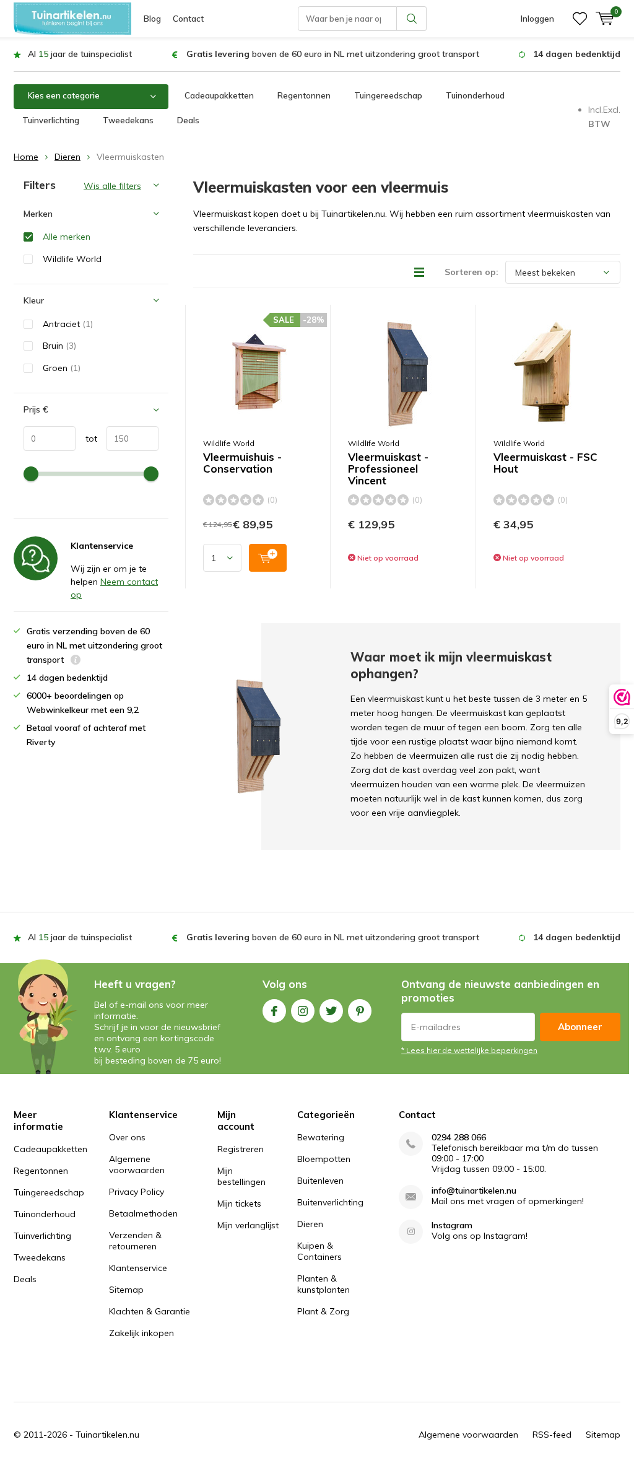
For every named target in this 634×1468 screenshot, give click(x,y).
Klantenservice (138, 1268)
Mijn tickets (239, 1203)
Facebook (274, 1011)
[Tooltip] (75, 661)
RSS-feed (551, 1434)
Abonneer (580, 1027)
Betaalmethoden (143, 1213)
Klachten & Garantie (149, 1311)
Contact (188, 19)
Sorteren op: (471, 271)
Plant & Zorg (323, 1311)
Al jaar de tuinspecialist (80, 53)
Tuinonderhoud (475, 95)
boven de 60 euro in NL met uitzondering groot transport (332, 53)
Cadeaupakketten (219, 95)
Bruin (59, 345)
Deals (188, 120)
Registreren (240, 1149)
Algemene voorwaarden (137, 1164)
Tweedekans (128, 120)
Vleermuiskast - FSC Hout (545, 463)
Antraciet (68, 324)
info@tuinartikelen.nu (474, 1191)
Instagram (303, 1011)
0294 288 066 (459, 1137)
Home (26, 156)
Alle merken (66, 236)
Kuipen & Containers (319, 1251)
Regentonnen (304, 95)
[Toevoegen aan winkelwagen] (268, 558)
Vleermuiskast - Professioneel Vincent (388, 469)
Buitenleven (320, 1180)
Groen (61, 368)
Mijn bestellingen (241, 1176)
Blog (152, 19)
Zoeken (412, 18)
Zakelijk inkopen (141, 1333)
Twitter (331, 1011)
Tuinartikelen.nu (107, 1434)
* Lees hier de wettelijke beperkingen (469, 1050)
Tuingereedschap (388, 95)
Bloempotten (323, 1158)
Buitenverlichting (330, 1202)
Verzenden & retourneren (135, 1241)
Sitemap (126, 1289)
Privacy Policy (136, 1191)
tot (86, 438)
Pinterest (359, 1011)
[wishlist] (580, 18)
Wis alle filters (112, 185)
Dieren (67, 156)
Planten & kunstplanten (323, 1284)
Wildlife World (228, 443)
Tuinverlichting (50, 120)
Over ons (127, 1137)
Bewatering (320, 1137)
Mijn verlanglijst (248, 1225)
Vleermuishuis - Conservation (242, 463)
